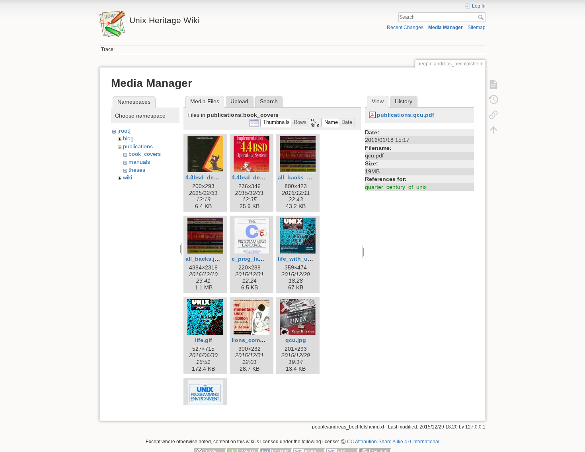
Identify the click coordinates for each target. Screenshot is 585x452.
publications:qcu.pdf (405, 115)
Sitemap (477, 27)
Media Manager (445, 27)
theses (137, 170)
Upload (239, 101)
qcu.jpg (295, 340)
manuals (139, 162)
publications (138, 146)
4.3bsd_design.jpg (210, 177)
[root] (124, 131)
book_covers (145, 154)
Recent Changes (405, 27)
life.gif (203, 340)
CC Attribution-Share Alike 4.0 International (393, 441)
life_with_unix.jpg (302, 258)
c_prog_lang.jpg (254, 258)
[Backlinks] (493, 114)
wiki (127, 177)
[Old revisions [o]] (493, 99)
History (403, 101)
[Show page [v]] (493, 84)
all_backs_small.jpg (305, 177)
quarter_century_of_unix (396, 187)
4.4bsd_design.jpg (257, 177)
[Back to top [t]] (493, 130)
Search (482, 17)
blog (128, 138)
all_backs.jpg (203, 258)
